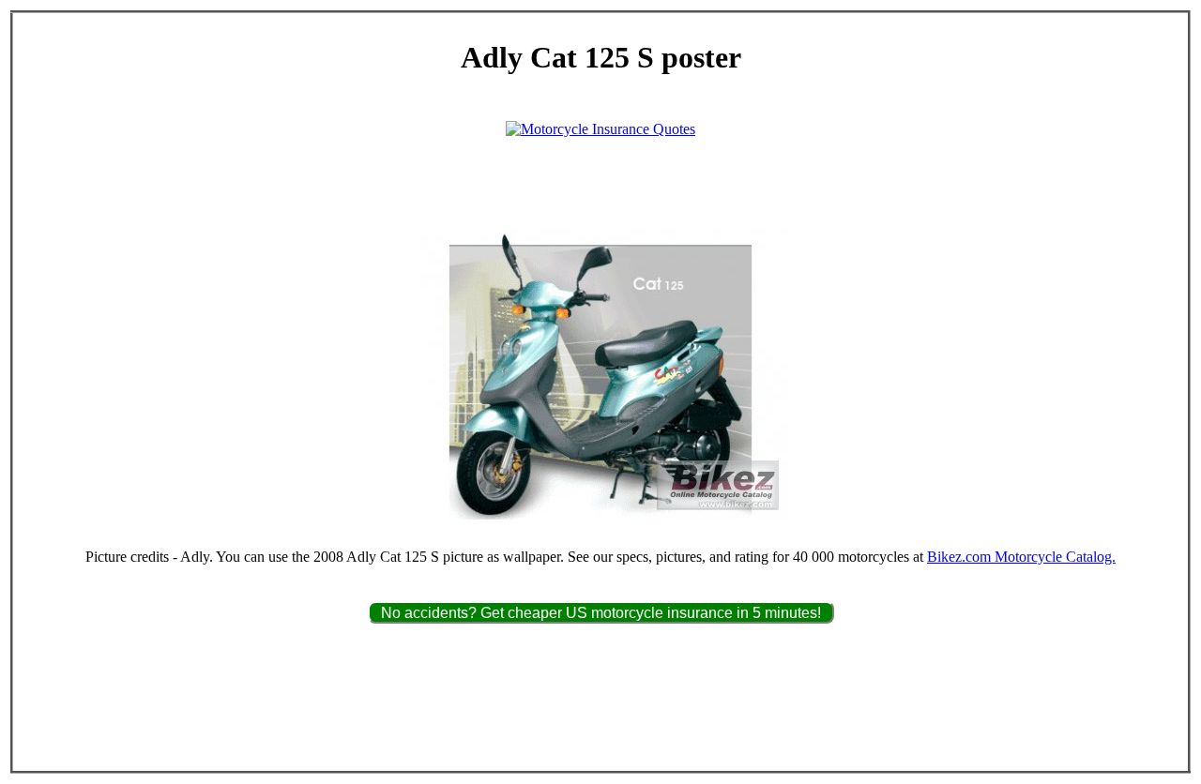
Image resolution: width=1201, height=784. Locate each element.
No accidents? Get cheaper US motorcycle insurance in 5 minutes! (601, 613)
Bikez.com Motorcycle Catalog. (1021, 557)
